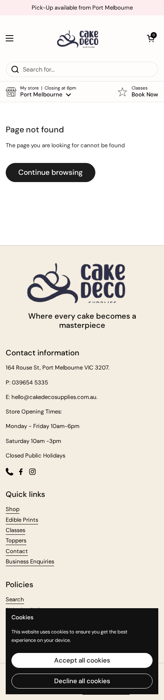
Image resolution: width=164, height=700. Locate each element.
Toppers (16, 540)
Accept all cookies (82, 660)
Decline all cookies (82, 681)
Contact (17, 551)
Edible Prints (22, 520)
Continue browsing (50, 172)
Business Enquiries (30, 561)
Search (15, 599)
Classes (15, 530)
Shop (12, 509)
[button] (150, 38)
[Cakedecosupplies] (80, 38)
